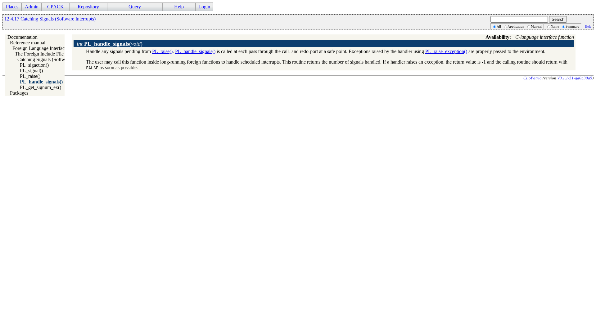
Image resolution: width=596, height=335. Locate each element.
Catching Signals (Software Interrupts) (55, 59)
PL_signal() (31, 70)
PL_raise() (30, 76)
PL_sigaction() (34, 65)
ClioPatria (532, 78)
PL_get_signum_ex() (40, 87)
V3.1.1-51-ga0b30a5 (574, 78)
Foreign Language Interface (39, 48)
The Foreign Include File (39, 53)
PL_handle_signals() (41, 81)
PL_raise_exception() (446, 51)
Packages (19, 93)
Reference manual (27, 42)
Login (204, 6)
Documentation (22, 37)
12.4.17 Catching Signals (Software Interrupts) (50, 18)
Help (588, 26)
